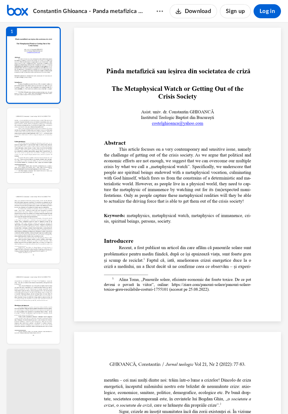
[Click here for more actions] (160, 11)
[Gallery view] (229, 396)
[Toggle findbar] (125, 396)
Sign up (235, 11)
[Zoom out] (178, 397)
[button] (33, 65)
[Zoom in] (202, 397)
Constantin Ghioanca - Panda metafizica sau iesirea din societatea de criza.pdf (88, 11)
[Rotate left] (216, 396)
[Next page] (163, 397)
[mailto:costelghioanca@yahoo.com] (177, 123)
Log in (267, 11)
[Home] (17, 11)
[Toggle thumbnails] (113, 396)
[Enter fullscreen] (242, 396)
